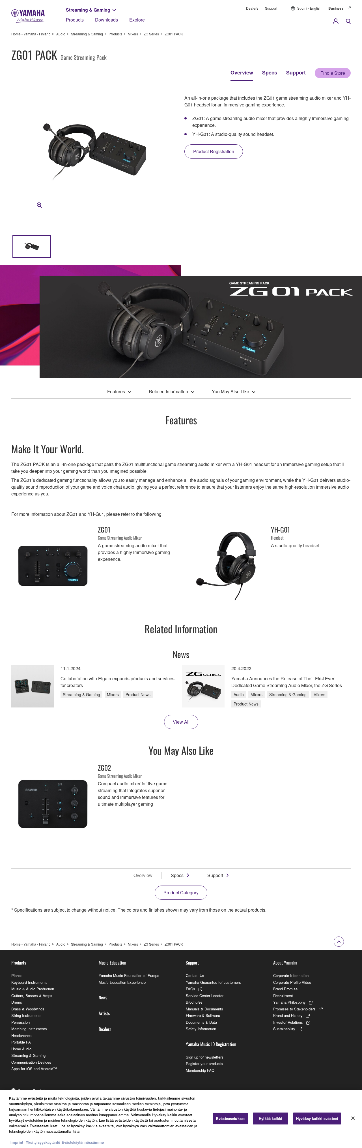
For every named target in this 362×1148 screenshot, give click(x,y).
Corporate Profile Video (292, 982)
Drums (16, 1002)
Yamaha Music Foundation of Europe (129, 975)
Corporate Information (291, 975)
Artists (104, 1013)
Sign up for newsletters (204, 1057)
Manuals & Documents (204, 1009)
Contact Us (195, 975)
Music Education (112, 962)
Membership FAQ (200, 1070)
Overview (241, 72)
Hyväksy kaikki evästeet (317, 1118)
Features (116, 391)
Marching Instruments (29, 1028)
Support (271, 8)
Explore (137, 19)
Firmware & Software (203, 1015)
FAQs (190, 988)
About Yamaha (285, 962)
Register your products (204, 1063)
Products (75, 19)
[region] (181, 1119)
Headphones (21, 1035)
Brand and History (288, 1015)
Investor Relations (288, 1022)
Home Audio (21, 1048)
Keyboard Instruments (29, 982)
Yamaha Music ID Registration (211, 1044)
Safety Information (201, 1028)
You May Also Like (230, 391)
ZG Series (151, 33)
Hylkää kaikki (270, 1118)
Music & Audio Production (32, 988)
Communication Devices (31, 1062)
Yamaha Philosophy (289, 1002)
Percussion (20, 1022)
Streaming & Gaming (88, 10)
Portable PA (21, 1042)
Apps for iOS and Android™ (34, 1068)
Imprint (16, 1142)
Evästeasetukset (230, 1118)
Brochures (194, 1002)
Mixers (133, 33)
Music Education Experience (122, 982)
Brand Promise (285, 988)
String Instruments (26, 1015)
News (103, 997)
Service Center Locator (204, 995)
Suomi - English (309, 8)
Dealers (252, 8)
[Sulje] (353, 1118)
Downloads (106, 19)
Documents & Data (201, 1022)
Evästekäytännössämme (83, 1142)
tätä (76, 1131)
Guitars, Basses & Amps (31, 995)
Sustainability (284, 1028)
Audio (60, 33)
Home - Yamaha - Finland (31, 33)
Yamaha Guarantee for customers (213, 982)
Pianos (17, 975)
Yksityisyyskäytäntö (43, 1142)
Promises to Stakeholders (294, 1009)
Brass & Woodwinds (27, 1009)
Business (336, 8)
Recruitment (283, 995)
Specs (269, 72)
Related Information (168, 391)
